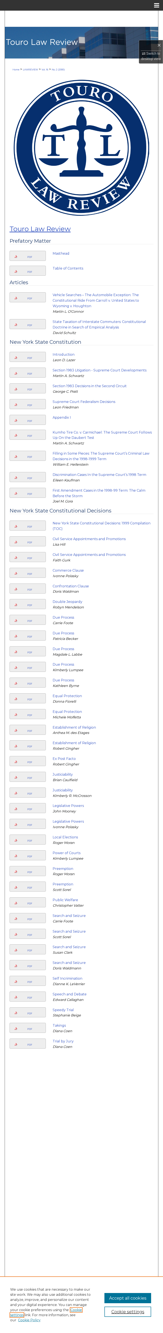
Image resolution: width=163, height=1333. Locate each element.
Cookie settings (127, 1311)
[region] (81, 1304)
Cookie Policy (29, 1320)
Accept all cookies (127, 1298)
